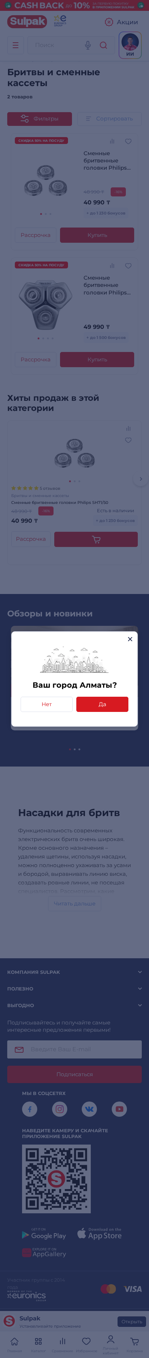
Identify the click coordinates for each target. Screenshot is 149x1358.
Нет (47, 704)
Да (102, 704)
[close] (130, 639)
